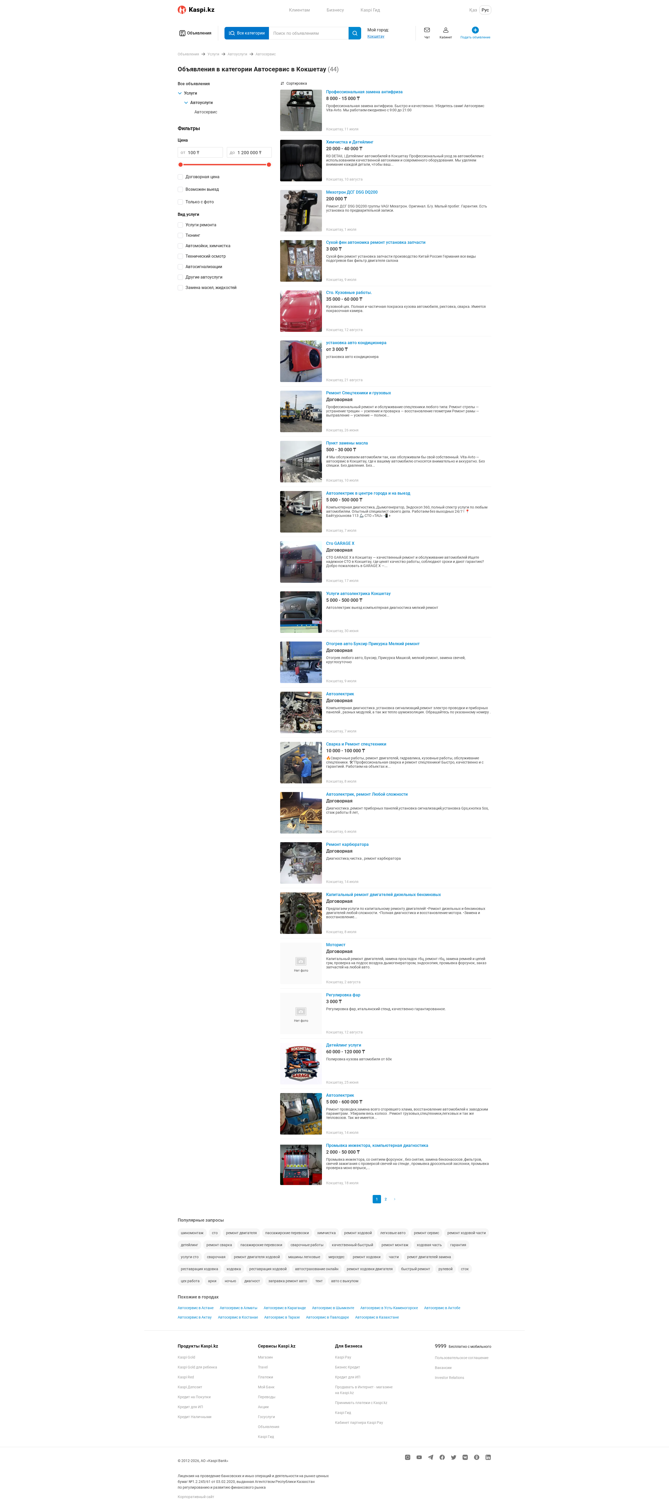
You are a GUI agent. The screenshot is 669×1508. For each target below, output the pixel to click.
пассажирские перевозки (287, 1233)
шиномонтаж (192, 1233)
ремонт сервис (426, 1233)
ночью (230, 1281)
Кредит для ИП (190, 1407)
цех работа (190, 1281)
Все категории (251, 33)
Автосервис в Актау (195, 1317)
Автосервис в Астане (196, 1308)
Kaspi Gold (186, 1357)
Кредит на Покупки (194, 1397)
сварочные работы (307, 1245)
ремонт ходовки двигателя (370, 1269)
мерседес (336, 1257)
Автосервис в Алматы (238, 1308)
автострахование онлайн (316, 1269)
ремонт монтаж (395, 1245)
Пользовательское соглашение (461, 1358)
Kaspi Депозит (190, 1387)
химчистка (326, 1233)
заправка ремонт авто (287, 1281)
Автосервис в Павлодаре (327, 1317)
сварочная (216, 1257)
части (394, 1257)
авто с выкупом (344, 1281)
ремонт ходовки (366, 1257)
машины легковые (304, 1257)
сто (215, 1233)
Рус (485, 10)
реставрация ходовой (268, 1269)
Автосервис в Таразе (282, 1317)
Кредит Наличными (194, 1417)
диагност (252, 1281)
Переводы (266, 1397)
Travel (263, 1367)
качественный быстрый (352, 1245)
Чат (427, 37)
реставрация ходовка (199, 1269)
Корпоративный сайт (196, 1497)
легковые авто (393, 1233)
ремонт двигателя (241, 1233)
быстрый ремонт (415, 1269)
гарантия (458, 1245)
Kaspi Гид (266, 1437)
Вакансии (443, 1368)
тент (319, 1281)
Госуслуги (266, 1417)
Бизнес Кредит (347, 1367)
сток (465, 1269)
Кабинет (446, 37)
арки (212, 1281)
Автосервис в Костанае (238, 1317)
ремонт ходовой (358, 1233)
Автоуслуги (201, 102)
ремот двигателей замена (429, 1257)
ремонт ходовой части (466, 1233)
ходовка (234, 1269)
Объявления (199, 33)
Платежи (265, 1377)
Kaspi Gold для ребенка (197, 1367)
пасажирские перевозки (261, 1245)
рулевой (446, 1269)
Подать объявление (475, 37)
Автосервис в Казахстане (377, 1317)
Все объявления (194, 83)
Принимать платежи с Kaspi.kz (361, 1403)
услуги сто (190, 1257)
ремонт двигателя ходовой (257, 1257)
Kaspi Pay (343, 1357)
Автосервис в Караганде (285, 1308)
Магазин (265, 1357)
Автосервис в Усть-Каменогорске (389, 1308)
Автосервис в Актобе (442, 1308)
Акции (263, 1407)
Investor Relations (449, 1378)
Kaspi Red (186, 1377)
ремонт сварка (219, 1245)
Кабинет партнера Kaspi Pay (359, 1422)
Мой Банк (266, 1387)
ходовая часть (429, 1245)
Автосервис (205, 111)
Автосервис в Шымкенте (333, 1308)
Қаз (473, 10)
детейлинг (189, 1245)
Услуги (190, 93)
